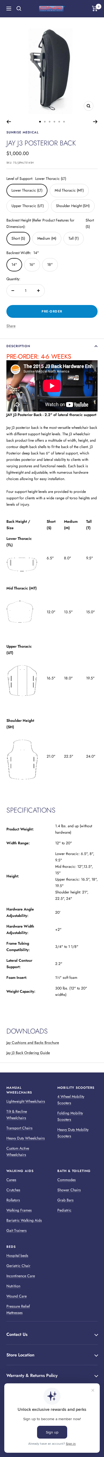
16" (32, 264)
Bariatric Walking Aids (24, 1220)
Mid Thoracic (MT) (69, 190)
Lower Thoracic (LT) (26, 190)
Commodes (66, 1179)
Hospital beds (17, 1255)
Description (18, 346)
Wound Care (16, 1296)
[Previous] (8, 122)
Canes (11, 1179)
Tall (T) (74, 238)
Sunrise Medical (22, 132)
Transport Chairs (19, 1128)
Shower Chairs (69, 1190)
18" (50, 264)
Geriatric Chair (18, 1265)
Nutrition (13, 1286)
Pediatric (64, 1210)
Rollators (13, 1200)
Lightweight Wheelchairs (25, 1101)
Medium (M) (46, 238)
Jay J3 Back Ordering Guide (28, 1052)
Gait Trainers (16, 1230)
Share (10, 325)
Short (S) (18, 238)
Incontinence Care (20, 1275)
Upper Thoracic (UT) (27, 205)
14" (14, 264)
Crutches (13, 1190)
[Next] (95, 122)
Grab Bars (65, 1200)
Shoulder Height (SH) (73, 205)
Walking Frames (19, 1210)
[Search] (19, 8)
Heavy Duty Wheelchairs (25, 1138)
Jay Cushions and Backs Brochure (32, 1042)
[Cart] (95, 8)
